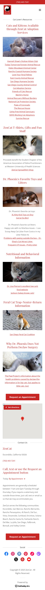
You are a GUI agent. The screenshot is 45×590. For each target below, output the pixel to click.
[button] (40, 10)
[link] (7, 10)
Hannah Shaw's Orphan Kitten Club (22, 61)
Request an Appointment (22, 397)
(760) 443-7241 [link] (22, 2)
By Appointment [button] (16, 478)
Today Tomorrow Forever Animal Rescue (22, 64)
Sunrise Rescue (22, 118)
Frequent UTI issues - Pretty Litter (22, 245)
